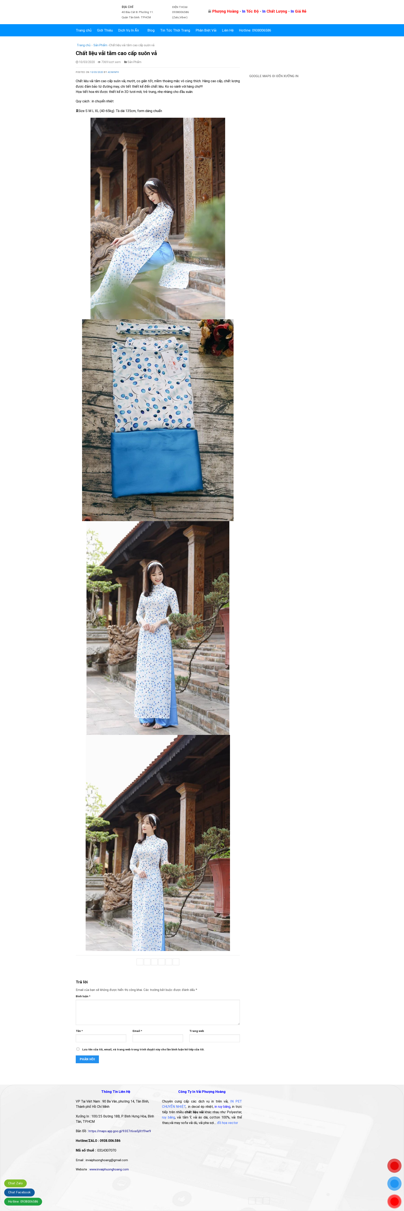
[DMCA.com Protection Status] (279, 1177)
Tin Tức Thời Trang (175, 30)
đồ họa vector (227, 1123)
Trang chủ (84, 30)
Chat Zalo (15, 1183)
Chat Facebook (19, 1192)
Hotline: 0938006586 (23, 1201)
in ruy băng (223, 1107)
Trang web (196, 1031)
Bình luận (83, 996)
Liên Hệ (228, 30)
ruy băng (168, 1117)
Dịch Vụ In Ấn (128, 30)
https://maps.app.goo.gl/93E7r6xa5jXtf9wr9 (120, 1131)
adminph (113, 72)
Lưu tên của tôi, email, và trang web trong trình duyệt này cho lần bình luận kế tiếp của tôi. (143, 1049)
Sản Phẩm (100, 45)
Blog (151, 30)
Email (137, 1031)
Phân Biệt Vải (206, 30)
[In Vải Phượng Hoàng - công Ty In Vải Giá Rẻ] (91, 12)
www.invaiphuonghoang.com (109, 1169)
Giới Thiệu (105, 30)
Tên (79, 1031)
